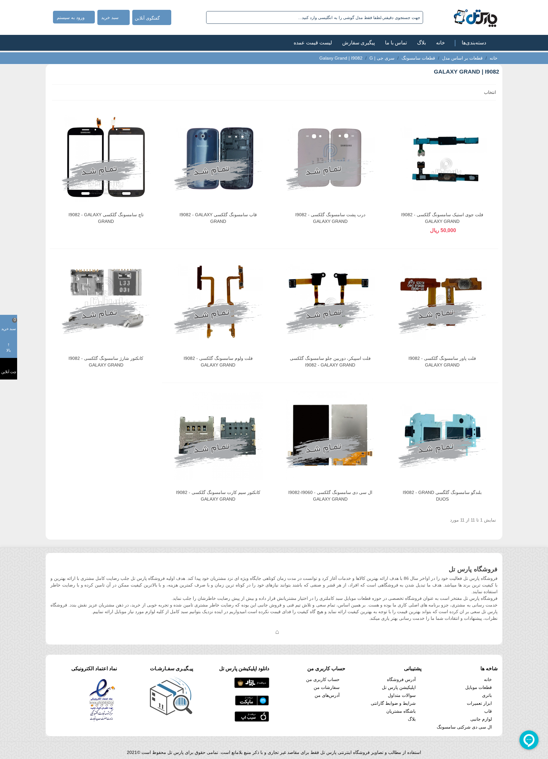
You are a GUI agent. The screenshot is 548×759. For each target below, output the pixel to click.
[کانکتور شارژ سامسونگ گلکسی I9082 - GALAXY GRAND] (106, 301)
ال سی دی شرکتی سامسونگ (464, 727)
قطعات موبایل (478, 687)
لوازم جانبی (481, 719)
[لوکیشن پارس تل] (277, 631)
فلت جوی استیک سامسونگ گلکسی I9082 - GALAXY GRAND (442, 218)
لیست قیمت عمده (313, 42)
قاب (488, 711)
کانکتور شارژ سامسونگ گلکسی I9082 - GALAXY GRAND (105, 361)
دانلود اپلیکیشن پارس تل (244, 668)
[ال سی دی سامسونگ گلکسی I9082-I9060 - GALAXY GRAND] (330, 435)
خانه (440, 42)
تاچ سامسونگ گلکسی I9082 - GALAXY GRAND (106, 218)
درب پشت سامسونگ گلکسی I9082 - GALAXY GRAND (330, 218)
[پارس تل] (462, 17)
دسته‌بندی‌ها (474, 42)
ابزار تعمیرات (479, 703)
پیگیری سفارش (358, 42)
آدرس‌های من (327, 695)
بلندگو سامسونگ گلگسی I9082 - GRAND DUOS (442, 496)
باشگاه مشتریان (401, 711)
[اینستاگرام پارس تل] (252, 631)
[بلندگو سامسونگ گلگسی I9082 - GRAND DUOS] (442, 435)
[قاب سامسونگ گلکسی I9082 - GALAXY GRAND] (218, 157)
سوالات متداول (402, 695)
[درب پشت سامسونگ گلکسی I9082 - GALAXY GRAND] (330, 157)
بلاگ (421, 42)
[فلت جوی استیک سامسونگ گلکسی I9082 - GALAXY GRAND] (442, 157)
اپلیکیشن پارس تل (399, 687)
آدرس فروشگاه (401, 679)
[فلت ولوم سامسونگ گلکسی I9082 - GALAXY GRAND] (218, 301)
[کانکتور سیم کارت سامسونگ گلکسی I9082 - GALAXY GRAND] (218, 435)
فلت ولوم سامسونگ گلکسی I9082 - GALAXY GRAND (218, 361)
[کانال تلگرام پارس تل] (264, 631)
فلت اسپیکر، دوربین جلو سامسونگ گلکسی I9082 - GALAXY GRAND (330, 361)
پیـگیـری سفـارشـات (171, 668)
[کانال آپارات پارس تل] (290, 631)
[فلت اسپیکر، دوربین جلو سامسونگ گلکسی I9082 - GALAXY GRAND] (330, 301)
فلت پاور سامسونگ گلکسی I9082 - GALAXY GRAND (442, 361)
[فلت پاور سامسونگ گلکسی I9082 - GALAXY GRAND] (442, 301)
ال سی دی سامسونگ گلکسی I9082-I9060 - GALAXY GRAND (330, 496)
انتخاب (489, 92)
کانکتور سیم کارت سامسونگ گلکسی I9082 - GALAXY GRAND (218, 496)
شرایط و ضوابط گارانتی (393, 703)
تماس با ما (396, 42)
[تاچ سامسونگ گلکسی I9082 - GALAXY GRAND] (106, 157)
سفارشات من (327, 687)
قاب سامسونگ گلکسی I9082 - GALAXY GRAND (218, 218)
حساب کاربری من (323, 679)
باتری (487, 695)
